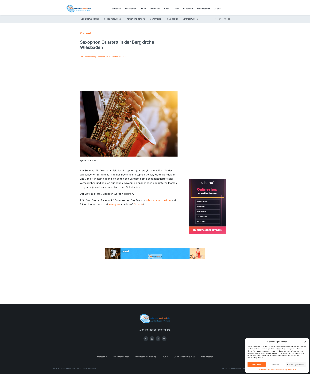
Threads (138, 204)
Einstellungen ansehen (296, 364)
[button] (305, 341)
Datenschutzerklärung (279, 369)
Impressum (292, 369)
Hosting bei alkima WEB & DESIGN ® (235, 368)
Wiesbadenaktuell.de (158, 200)
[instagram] (220, 19)
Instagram (114, 204)
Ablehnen (275, 364)
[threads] (225, 19)
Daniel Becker (89, 57)
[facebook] (216, 19)
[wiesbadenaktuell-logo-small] (78, 6)
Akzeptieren (256, 364)
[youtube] (229, 19)
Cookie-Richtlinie (264, 369)
